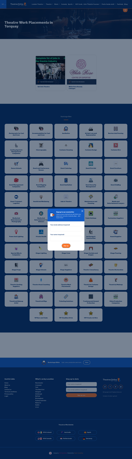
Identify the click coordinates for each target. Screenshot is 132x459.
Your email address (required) (60, 225)
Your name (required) (57, 234)
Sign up (66, 245)
